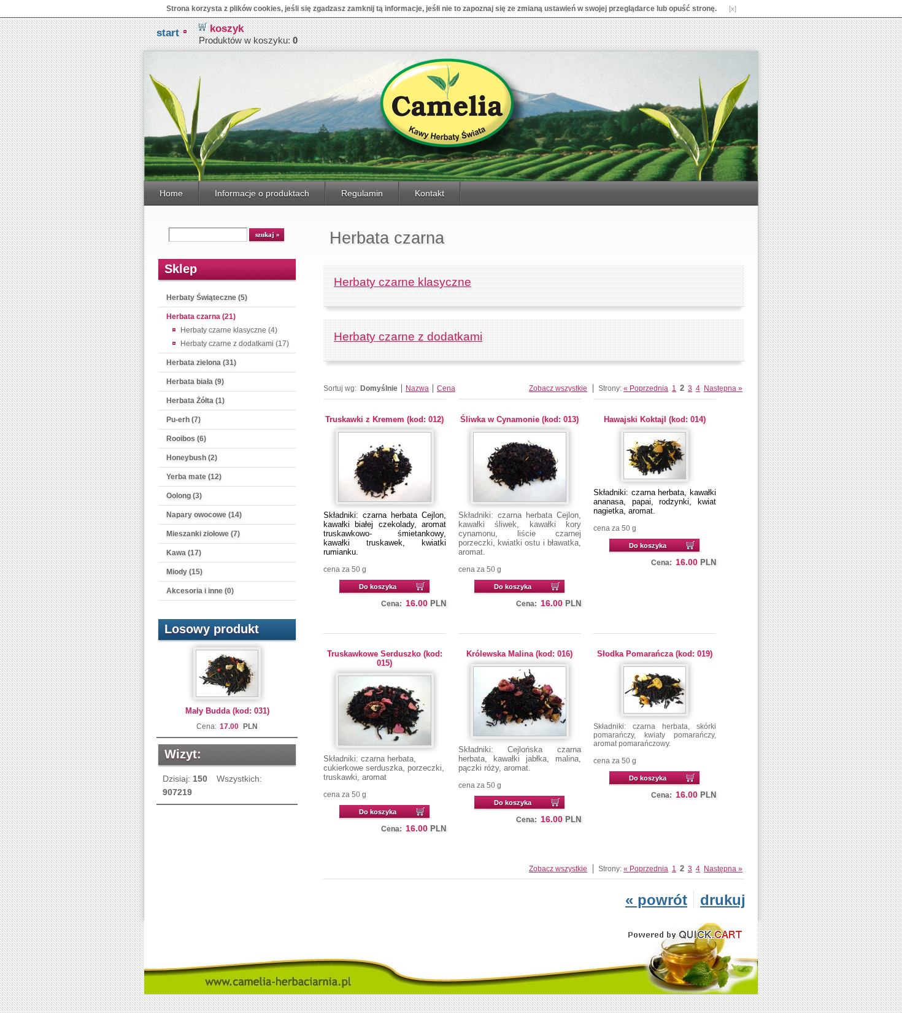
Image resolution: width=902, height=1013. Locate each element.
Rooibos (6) (186, 438)
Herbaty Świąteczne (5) (206, 297)
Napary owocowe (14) (204, 514)
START (167, 33)
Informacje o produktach (262, 193)
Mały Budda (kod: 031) (227, 710)
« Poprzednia (645, 388)
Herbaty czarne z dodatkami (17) (234, 343)
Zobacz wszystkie (558, 388)
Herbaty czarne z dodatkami (408, 336)
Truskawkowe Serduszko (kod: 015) (384, 658)
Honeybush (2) (191, 457)
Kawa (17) (183, 553)
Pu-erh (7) (183, 419)
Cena (446, 388)
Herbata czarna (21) (201, 316)
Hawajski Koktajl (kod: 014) (655, 419)
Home (171, 193)
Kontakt (429, 193)
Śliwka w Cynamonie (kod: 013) (519, 419)
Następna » (723, 388)
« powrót (656, 900)
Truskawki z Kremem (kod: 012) (384, 419)
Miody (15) (184, 572)
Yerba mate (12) (194, 476)
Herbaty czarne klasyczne (402, 281)
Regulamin (362, 193)
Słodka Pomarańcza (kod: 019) (654, 653)
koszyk (227, 28)
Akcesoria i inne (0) (200, 591)
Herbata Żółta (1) (195, 400)
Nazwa (417, 388)
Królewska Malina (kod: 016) (519, 653)
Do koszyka (377, 586)
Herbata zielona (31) (201, 362)
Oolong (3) (184, 495)
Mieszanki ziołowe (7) (203, 534)
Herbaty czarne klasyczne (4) (228, 330)
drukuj (723, 900)
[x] (732, 8)
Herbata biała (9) (195, 381)
